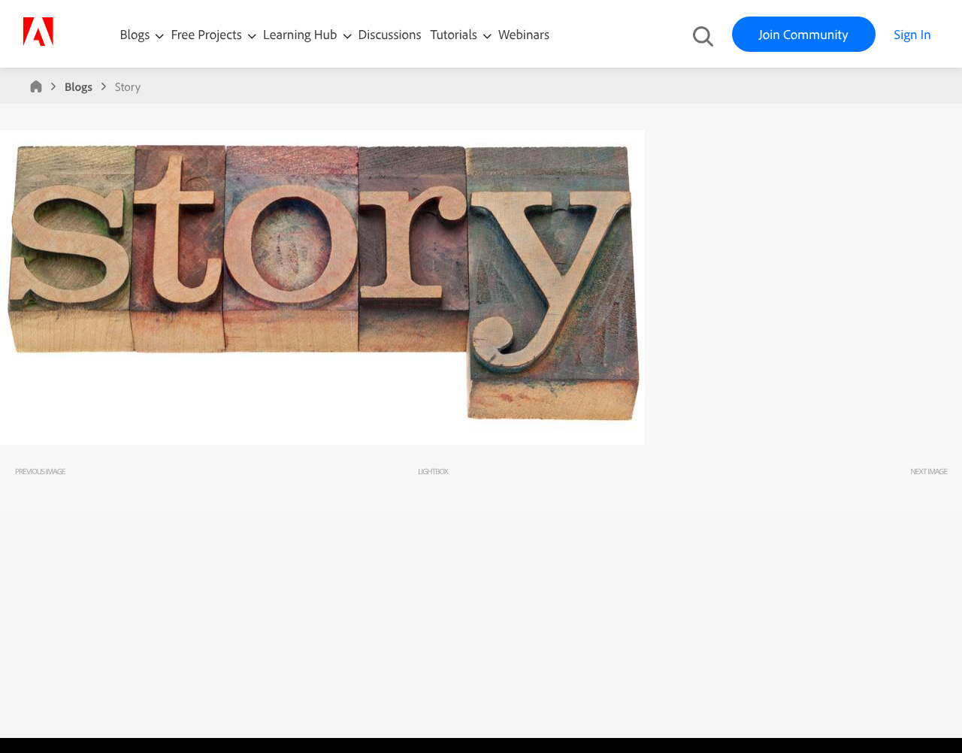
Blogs (135, 34)
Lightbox (432, 471)
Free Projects (208, 34)
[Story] (322, 441)
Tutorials (455, 34)
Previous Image (40, 471)
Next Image (928, 471)
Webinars (523, 34)
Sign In (912, 34)
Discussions (390, 34)
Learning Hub (301, 34)
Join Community (804, 34)
